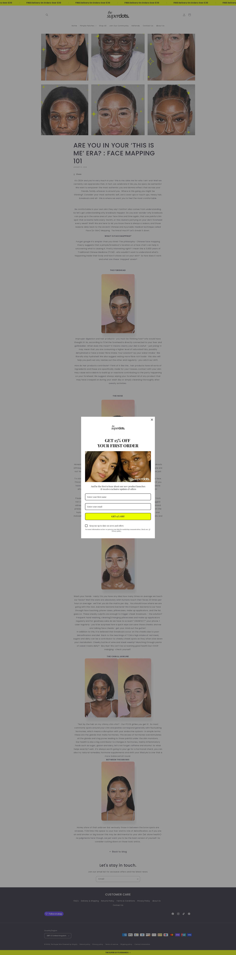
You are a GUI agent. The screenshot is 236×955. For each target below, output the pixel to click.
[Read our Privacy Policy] (149, 529)
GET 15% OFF (118, 516)
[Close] (152, 420)
